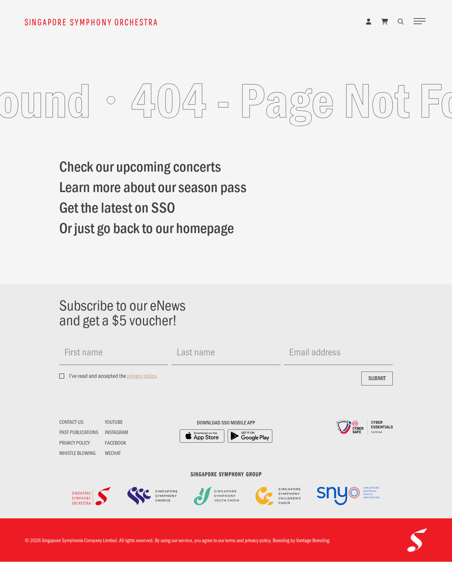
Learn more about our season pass (153, 186)
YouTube (114, 422)
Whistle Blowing (77, 453)
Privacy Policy (74, 442)
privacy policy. (258, 540)
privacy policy (141, 376)
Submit (377, 378)
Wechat (113, 453)
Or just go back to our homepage (146, 227)
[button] (400, 21)
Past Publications (78, 432)
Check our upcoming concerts (140, 165)
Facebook (115, 442)
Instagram (116, 432)
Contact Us (71, 422)
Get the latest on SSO (117, 206)
